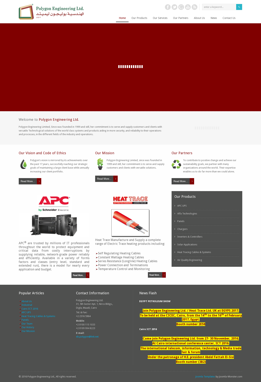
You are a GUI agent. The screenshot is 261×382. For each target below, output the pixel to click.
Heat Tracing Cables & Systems (194, 252)
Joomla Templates (205, 376)
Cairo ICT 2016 (148, 329)
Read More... (28, 181)
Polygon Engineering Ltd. (169, 38)
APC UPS (182, 205)
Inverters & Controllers (189, 236)
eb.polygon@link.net (87, 336)
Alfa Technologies (187, 213)
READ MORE (216, 85)
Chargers (182, 229)
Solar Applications (187, 244)
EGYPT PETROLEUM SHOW (154, 301)
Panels (180, 221)
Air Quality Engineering (189, 260)
